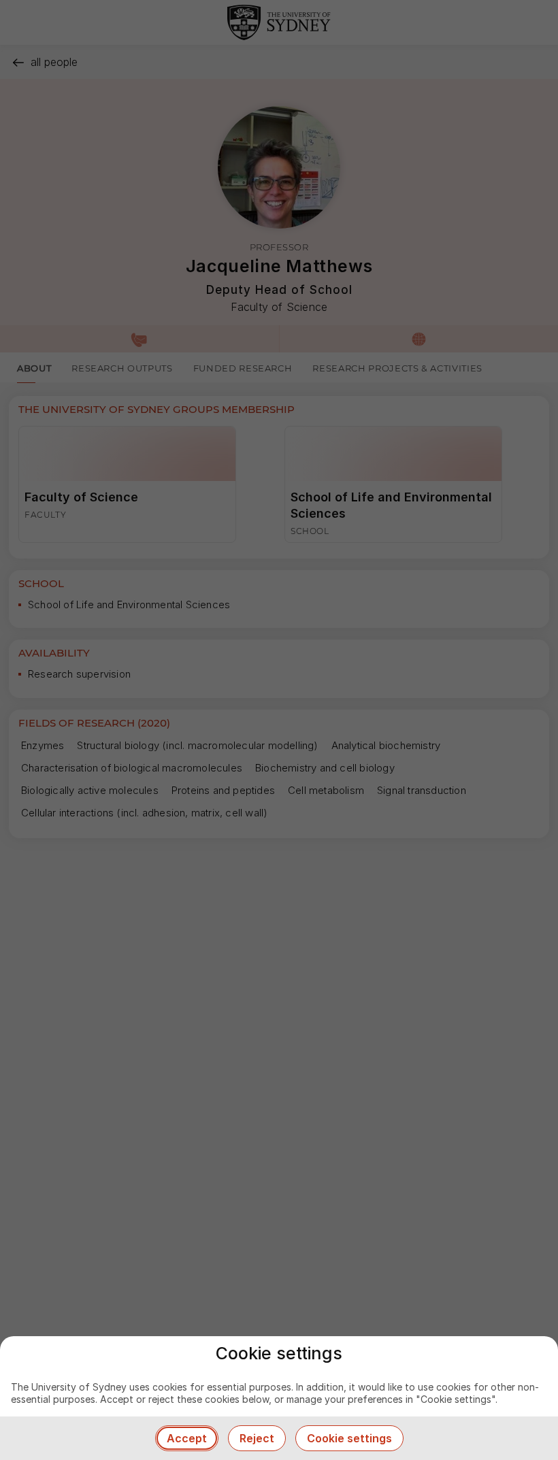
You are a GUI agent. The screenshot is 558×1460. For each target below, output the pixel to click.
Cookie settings (349, 1438)
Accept (187, 1438)
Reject (257, 1438)
